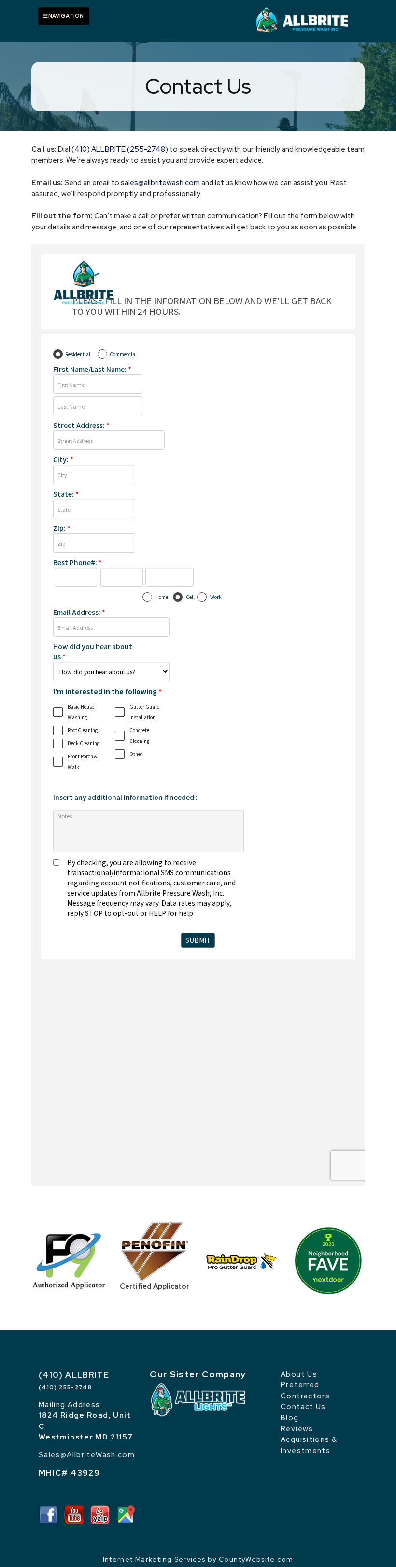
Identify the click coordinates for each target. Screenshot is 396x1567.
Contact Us (303, 1406)
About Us (299, 1374)
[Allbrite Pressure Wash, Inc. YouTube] (74, 1514)
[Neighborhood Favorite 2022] (328, 1260)
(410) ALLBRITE (74, 1380)
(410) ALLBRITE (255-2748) (119, 149)
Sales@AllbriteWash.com (87, 1455)
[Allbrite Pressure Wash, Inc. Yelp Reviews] (100, 1514)
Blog (289, 1418)
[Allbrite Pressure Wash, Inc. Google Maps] (125, 1514)
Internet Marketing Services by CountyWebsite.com (198, 1559)
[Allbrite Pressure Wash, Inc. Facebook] (48, 1514)
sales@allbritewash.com (160, 182)
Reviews (297, 1429)
